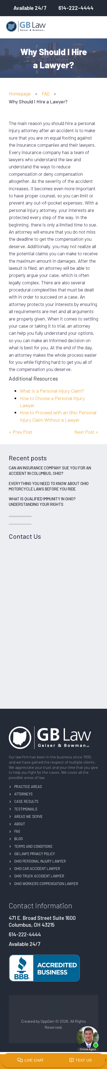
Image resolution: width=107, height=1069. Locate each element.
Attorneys (23, 794)
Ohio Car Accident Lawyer (37, 868)
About (19, 824)
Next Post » (86, 432)
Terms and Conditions (33, 846)
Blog (18, 839)
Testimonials (25, 809)
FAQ (45, 93)
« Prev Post (20, 432)
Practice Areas (28, 786)
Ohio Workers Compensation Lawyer (46, 883)
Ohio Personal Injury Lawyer (40, 861)
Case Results (26, 801)
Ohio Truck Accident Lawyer (39, 876)
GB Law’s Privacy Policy (34, 854)
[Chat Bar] (53, 1060)
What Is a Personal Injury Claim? (52, 391)
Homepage (20, 93)
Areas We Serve (28, 816)
